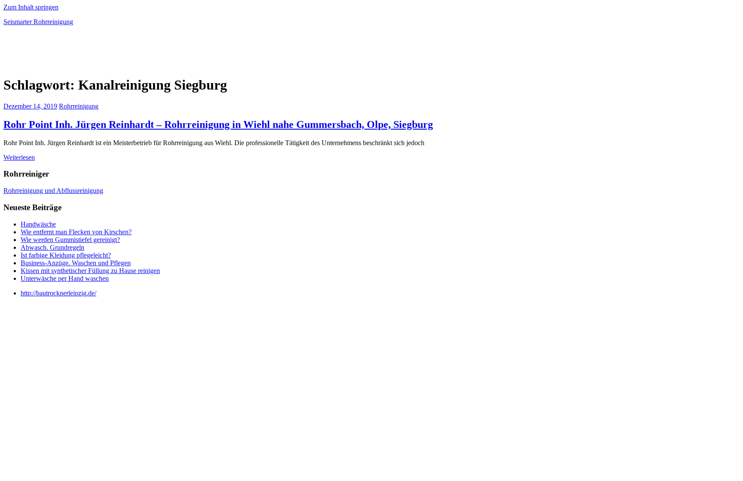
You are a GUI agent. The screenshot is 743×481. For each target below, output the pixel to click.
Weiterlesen (19, 157)
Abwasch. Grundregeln (52, 247)
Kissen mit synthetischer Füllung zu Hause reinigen (90, 270)
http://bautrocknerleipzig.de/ (58, 293)
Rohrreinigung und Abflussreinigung (53, 190)
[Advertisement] (104, 53)
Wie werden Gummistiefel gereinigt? (70, 239)
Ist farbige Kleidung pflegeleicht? (66, 255)
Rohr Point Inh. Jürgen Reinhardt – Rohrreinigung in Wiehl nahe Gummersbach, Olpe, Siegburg (218, 124)
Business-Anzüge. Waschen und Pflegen (76, 263)
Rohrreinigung (78, 106)
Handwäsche (38, 224)
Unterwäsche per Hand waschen (65, 278)
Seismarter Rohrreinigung (38, 21)
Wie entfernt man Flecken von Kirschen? (76, 232)
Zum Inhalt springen (30, 7)
